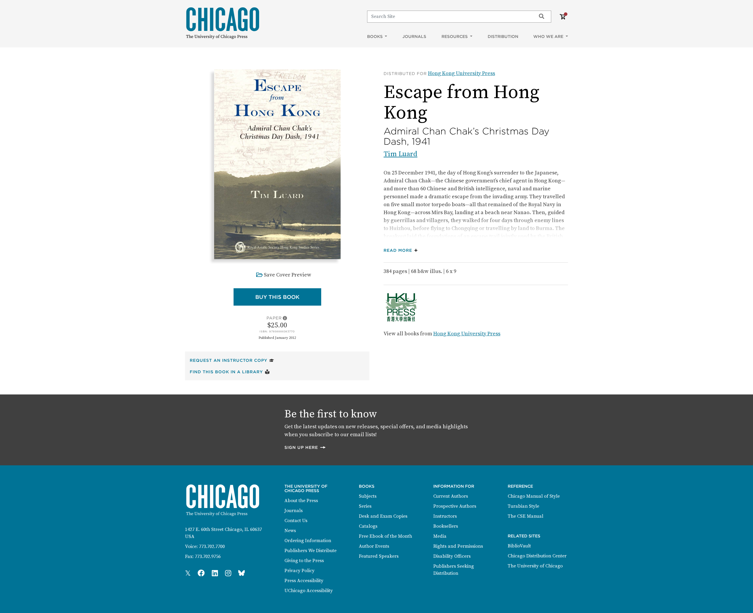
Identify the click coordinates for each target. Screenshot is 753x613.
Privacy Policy (299, 571)
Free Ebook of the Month (385, 536)
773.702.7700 (212, 546)
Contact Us (295, 521)
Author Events (374, 546)
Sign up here (305, 447)
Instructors (445, 516)
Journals (414, 36)
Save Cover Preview (287, 274)
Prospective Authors (454, 506)
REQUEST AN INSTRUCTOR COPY (232, 360)
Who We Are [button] (548, 36)
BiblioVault (519, 546)
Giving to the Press (304, 561)
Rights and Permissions (458, 546)
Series (365, 506)
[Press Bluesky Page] (241, 573)
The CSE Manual (525, 516)
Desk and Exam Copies (383, 516)
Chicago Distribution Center (537, 556)
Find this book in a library (230, 371)
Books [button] (375, 36)
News (290, 531)
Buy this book (288, 296)
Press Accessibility (303, 581)
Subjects (367, 496)
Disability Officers (452, 556)
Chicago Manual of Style (534, 496)
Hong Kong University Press (461, 73)
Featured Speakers (379, 556)
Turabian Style (523, 506)
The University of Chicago (535, 566)
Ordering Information (307, 541)
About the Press (301, 501)
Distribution (503, 36)
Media (440, 536)
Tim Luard (400, 154)
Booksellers (445, 526)
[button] (402, 250)
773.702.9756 (208, 556)
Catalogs (368, 526)
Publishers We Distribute (310, 551)
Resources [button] (455, 36)
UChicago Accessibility (308, 591)
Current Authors (450, 496)
